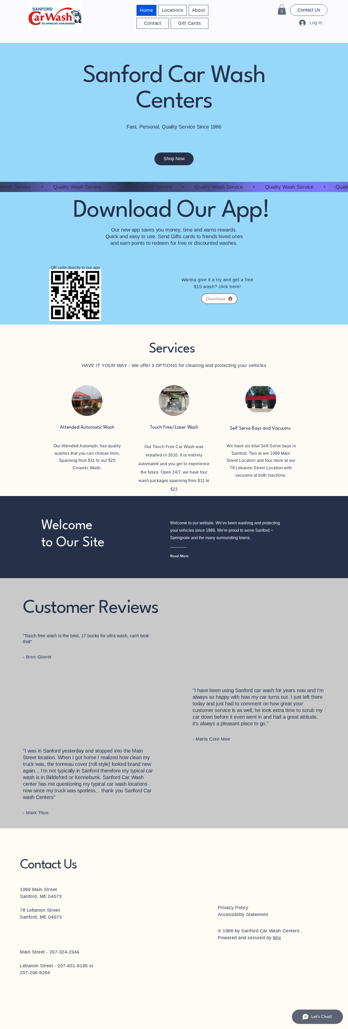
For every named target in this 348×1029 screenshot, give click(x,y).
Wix (277, 937)
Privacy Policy (233, 907)
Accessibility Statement (243, 914)
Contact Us (48, 865)
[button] (281, 9)
